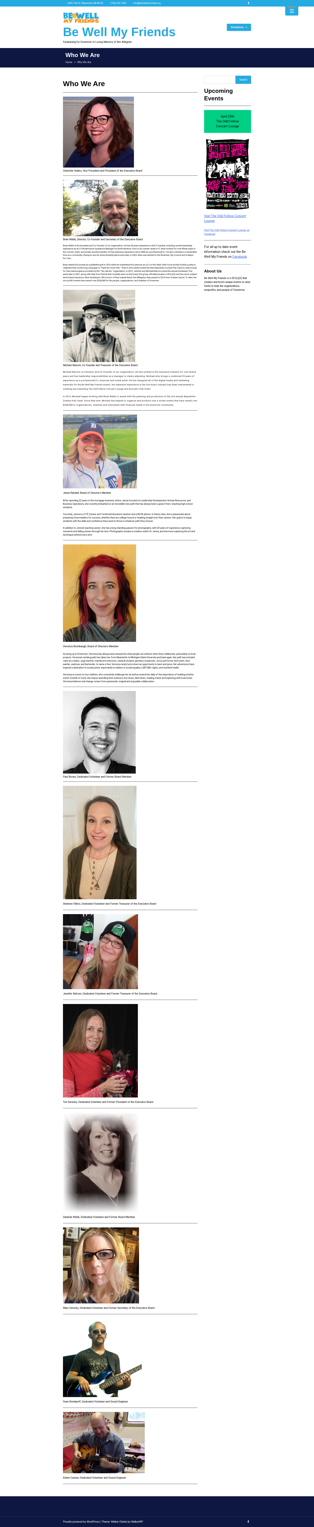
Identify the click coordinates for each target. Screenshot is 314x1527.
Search (243, 80)
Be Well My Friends (119, 32)
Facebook (239, 256)
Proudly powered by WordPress (81, 1522)
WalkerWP (137, 1522)
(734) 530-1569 (118, 3)
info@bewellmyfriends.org (147, 3)
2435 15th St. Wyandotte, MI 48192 (85, 3)
